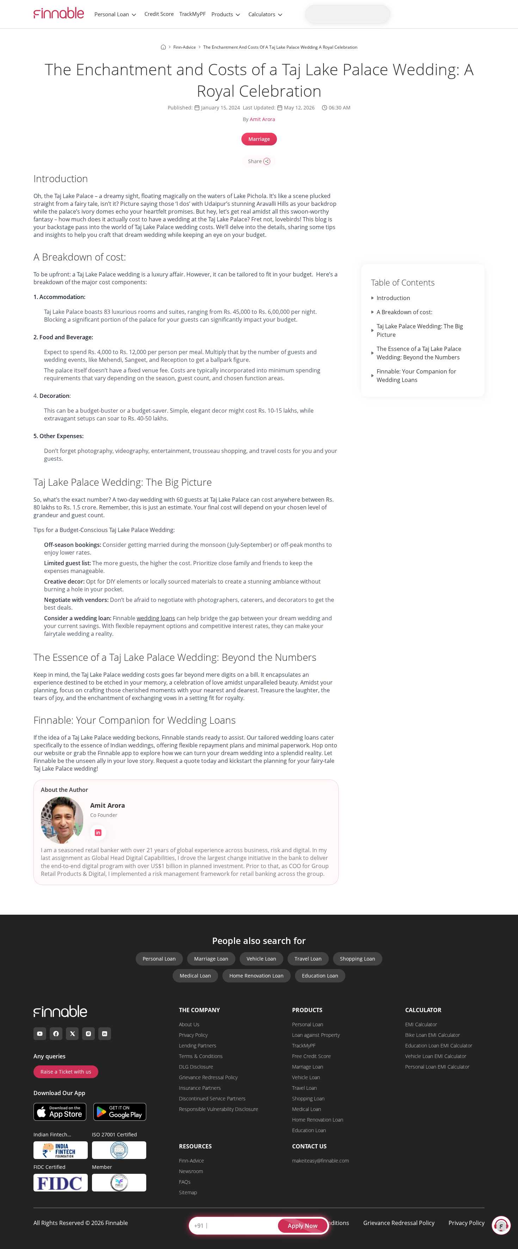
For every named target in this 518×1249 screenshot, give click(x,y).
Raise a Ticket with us (66, 1071)
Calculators (261, 14)
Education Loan (320, 975)
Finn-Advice (191, 1160)
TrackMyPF (192, 13)
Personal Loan (111, 14)
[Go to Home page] (163, 47)
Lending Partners (197, 1045)
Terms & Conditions (201, 1056)
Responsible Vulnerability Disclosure (218, 1109)
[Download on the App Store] (59, 1111)
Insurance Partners (200, 1087)
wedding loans (156, 618)
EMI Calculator (421, 1024)
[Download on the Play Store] (119, 1111)
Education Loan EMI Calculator (438, 1045)
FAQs (185, 1181)
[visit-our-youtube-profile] (39, 1033)
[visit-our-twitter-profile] (72, 1033)
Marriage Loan (211, 958)
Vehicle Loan (261, 958)
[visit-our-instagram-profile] (88, 1033)
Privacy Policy (193, 1035)
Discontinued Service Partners (212, 1098)
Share (255, 161)
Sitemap (188, 1192)
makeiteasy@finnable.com (320, 1160)
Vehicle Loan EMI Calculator (435, 1056)
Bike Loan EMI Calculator (432, 1035)
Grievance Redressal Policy (208, 1077)
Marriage (259, 139)
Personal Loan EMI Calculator (437, 1066)
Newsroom (191, 1171)
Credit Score (159, 13)
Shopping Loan (357, 958)
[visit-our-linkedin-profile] (104, 1033)
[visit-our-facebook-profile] (56, 1033)
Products (222, 14)
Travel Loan (308, 958)
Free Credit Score (311, 1056)
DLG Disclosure (196, 1066)
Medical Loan (195, 975)
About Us (189, 1024)
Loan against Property (316, 1035)
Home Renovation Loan (256, 975)
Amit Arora (262, 119)
